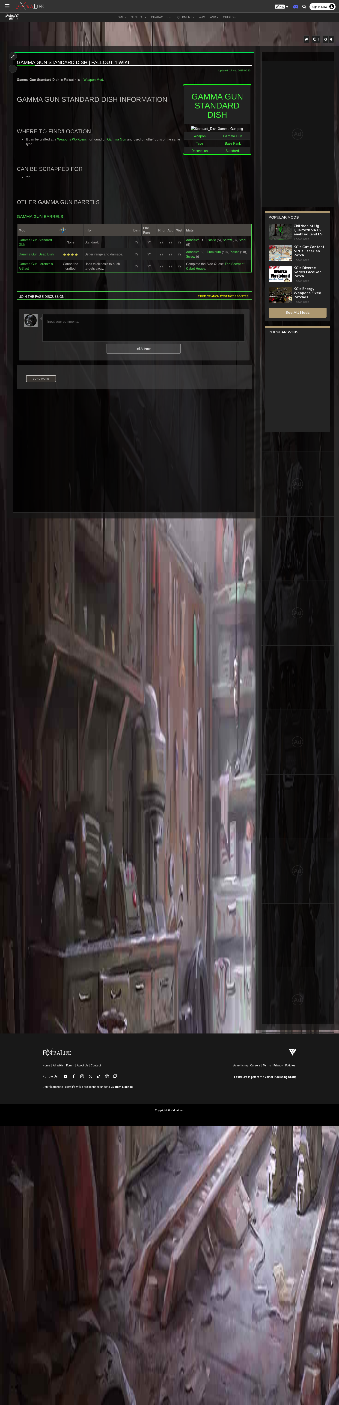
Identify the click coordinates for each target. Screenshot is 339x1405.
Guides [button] (228, 17)
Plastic (211, 239)
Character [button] (160, 17)
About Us (82, 1065)
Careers (255, 1065)
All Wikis (58, 1065)
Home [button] (120, 17)
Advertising (240, 1065)
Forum (70, 1065)
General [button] (137, 17)
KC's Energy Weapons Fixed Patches (307, 293)
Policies (290, 1065)
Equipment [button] (183, 17)
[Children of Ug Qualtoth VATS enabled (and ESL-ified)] (280, 232)
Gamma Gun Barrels (40, 216)
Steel (242, 239)
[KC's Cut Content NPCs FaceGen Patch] (280, 253)
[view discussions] (306, 39)
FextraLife (240, 1077)
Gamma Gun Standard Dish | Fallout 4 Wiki (73, 62)
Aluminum (213, 251)
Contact (96, 1065)
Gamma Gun (232, 136)
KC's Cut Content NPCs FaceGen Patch (309, 251)
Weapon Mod (93, 79)
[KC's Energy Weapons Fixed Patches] (280, 295)
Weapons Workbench (73, 139)
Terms (267, 1065)
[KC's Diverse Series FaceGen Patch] (280, 274)
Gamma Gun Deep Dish (36, 254)
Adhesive (192, 239)
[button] (281, 7)
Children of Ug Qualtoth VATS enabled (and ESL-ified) (310, 230)
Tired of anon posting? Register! (223, 296)
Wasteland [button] (207, 17)
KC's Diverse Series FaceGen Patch (307, 272)
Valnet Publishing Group (280, 1077)
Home (46, 1065)
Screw (227, 239)
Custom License (122, 1087)
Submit (145, 348)
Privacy (278, 1065)
